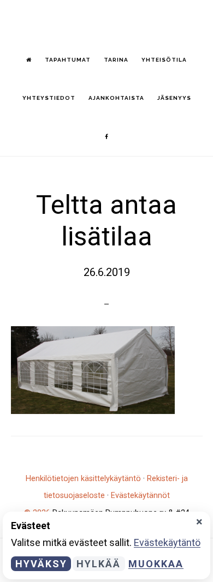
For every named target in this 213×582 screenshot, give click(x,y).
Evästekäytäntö (167, 542)
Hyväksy (41, 563)
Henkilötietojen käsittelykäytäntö (83, 478)
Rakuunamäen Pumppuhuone (106, 19)
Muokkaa (156, 563)
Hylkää (98, 563)
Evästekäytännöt (140, 495)
